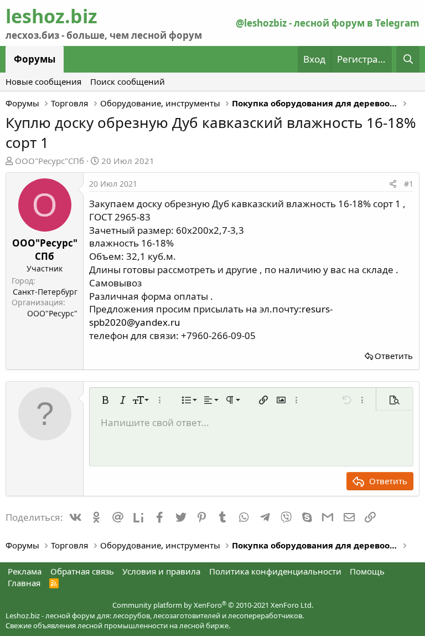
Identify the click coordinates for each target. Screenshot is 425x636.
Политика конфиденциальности (275, 571)
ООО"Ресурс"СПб (49, 160)
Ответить (394, 355)
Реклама (25, 571)
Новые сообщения (43, 81)
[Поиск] (407, 59)
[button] (105, 400)
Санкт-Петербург (45, 291)
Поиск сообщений (127, 81)
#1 (408, 183)
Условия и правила (161, 571)
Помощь (367, 571)
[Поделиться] (393, 184)
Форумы (34, 59)
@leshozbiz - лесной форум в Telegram (327, 23)
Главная (24, 582)
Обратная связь (82, 571)
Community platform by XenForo (212, 605)
